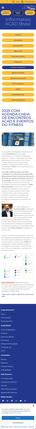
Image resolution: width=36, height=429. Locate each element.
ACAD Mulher (18, 40)
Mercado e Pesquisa (18, 73)
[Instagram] (7, 401)
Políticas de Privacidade (20, 426)
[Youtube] (21, 401)
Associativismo (18, 45)
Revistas (3, 359)
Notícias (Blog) (6, 370)
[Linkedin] (12, 401)
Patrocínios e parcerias (9, 389)
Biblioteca (4, 363)
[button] (33, 405)
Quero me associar (7, 337)
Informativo (5, 340)
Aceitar (18, 418)
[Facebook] (3, 401)
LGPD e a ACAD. (16, 413)
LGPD (3, 351)
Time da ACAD (6, 318)
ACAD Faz (18, 35)
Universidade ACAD (18, 94)
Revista (18, 89)
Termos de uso (6, 347)
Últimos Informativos (18, 100)
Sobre (3, 314)
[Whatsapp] (16, 401)
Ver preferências (18, 423)
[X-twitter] (25, 401)
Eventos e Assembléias (18, 67)
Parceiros (4, 333)
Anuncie (4, 385)
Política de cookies (7, 426)
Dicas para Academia (18, 56)
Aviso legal (31, 426)
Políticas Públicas (18, 83)
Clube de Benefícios (8, 330)
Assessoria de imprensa (9, 392)
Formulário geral (7, 378)
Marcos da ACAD (6, 321)
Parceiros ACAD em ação (18, 78)
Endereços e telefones (9, 382)
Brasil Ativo (18, 51)
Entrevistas (18, 62)
